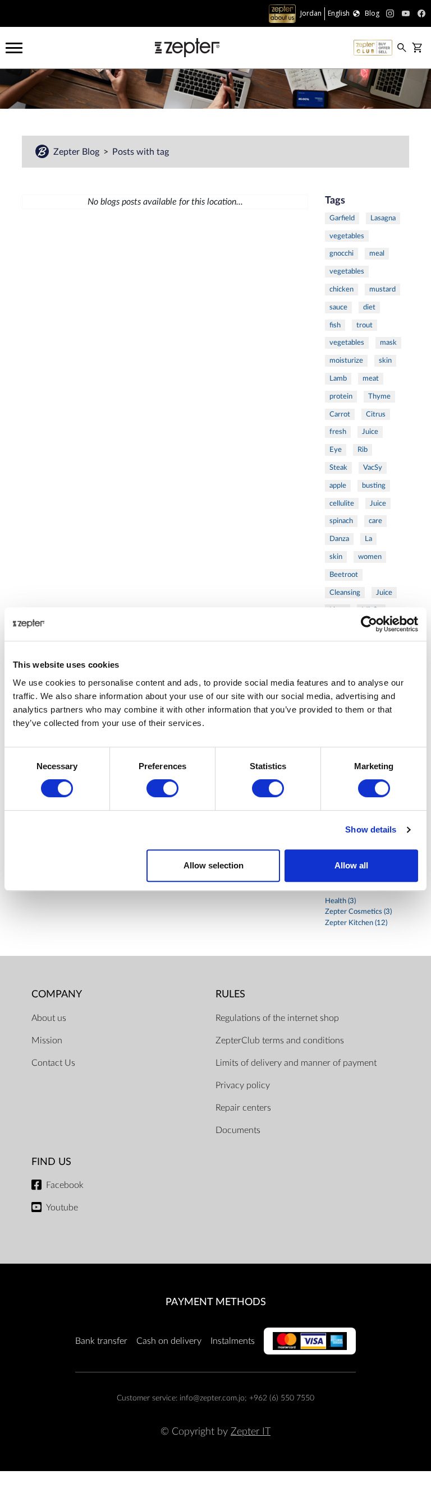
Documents (238, 1130)
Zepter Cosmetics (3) (358, 912)
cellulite (341, 503)
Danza (339, 539)
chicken (341, 289)
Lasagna (383, 218)
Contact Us (53, 1062)
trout (364, 325)
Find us (51, 1162)
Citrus (376, 414)
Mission (46, 1040)
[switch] (162, 788)
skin (385, 360)
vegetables (346, 236)
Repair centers (243, 1107)
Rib (362, 450)
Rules (230, 994)
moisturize (346, 360)
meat (371, 378)
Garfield (342, 218)
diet (369, 307)
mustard (382, 289)
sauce (338, 307)
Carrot (339, 414)
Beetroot (343, 575)
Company (56, 994)
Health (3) (340, 901)
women (370, 557)
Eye (335, 450)
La (368, 539)
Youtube (62, 1207)
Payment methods (216, 1302)
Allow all (351, 865)
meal (376, 253)
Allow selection (214, 865)
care (375, 521)
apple (337, 485)
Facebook (65, 1185)
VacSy (372, 468)
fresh (337, 432)
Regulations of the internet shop (277, 1018)
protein (340, 396)
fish (335, 325)
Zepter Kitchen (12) (356, 923)
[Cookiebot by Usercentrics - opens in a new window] (369, 624)
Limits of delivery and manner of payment (296, 1062)
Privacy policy (243, 1085)
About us (48, 1018)
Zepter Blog (76, 152)
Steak (338, 468)
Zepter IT (250, 1431)
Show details (370, 829)
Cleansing (344, 593)
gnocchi (341, 253)
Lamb (338, 378)
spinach (341, 521)
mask (388, 342)
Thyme (379, 396)
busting (374, 485)
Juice (370, 432)
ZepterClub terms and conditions (280, 1040)
